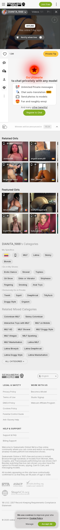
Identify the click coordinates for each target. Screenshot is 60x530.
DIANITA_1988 (11, 244)
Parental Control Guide (13, 414)
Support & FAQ (9, 435)
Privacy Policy (9, 392)
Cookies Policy (10, 408)
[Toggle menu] (3, 4)
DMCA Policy (9, 403)
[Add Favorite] (5, 54)
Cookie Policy (36, 518)
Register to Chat (34, 112)
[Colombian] (6, 255)
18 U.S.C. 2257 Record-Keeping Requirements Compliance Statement (29, 504)
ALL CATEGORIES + (14, 361)
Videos (37, 11)
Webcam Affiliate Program (43, 403)
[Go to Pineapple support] (5, 493)
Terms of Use (9, 397)
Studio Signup (37, 397)
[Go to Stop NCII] (20, 493)
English (45, 376)
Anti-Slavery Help (11, 420)
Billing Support (9, 441)
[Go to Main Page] (18, 4)
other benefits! (40, 107)
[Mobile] (16, 255)
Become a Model (39, 392)
